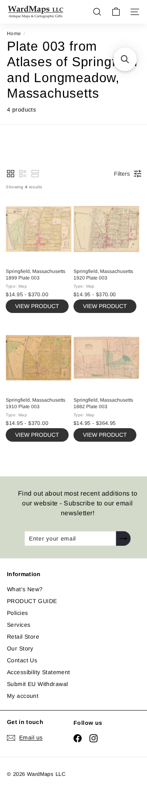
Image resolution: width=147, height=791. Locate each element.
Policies (17, 613)
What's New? (25, 589)
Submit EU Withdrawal (37, 684)
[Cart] (116, 12)
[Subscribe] (123, 538)
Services (18, 624)
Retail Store (23, 636)
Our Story (20, 648)
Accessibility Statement (38, 672)
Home (14, 33)
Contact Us (22, 660)
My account (22, 696)
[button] (11, 174)
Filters (122, 173)
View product (37, 306)
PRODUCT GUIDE (32, 601)
